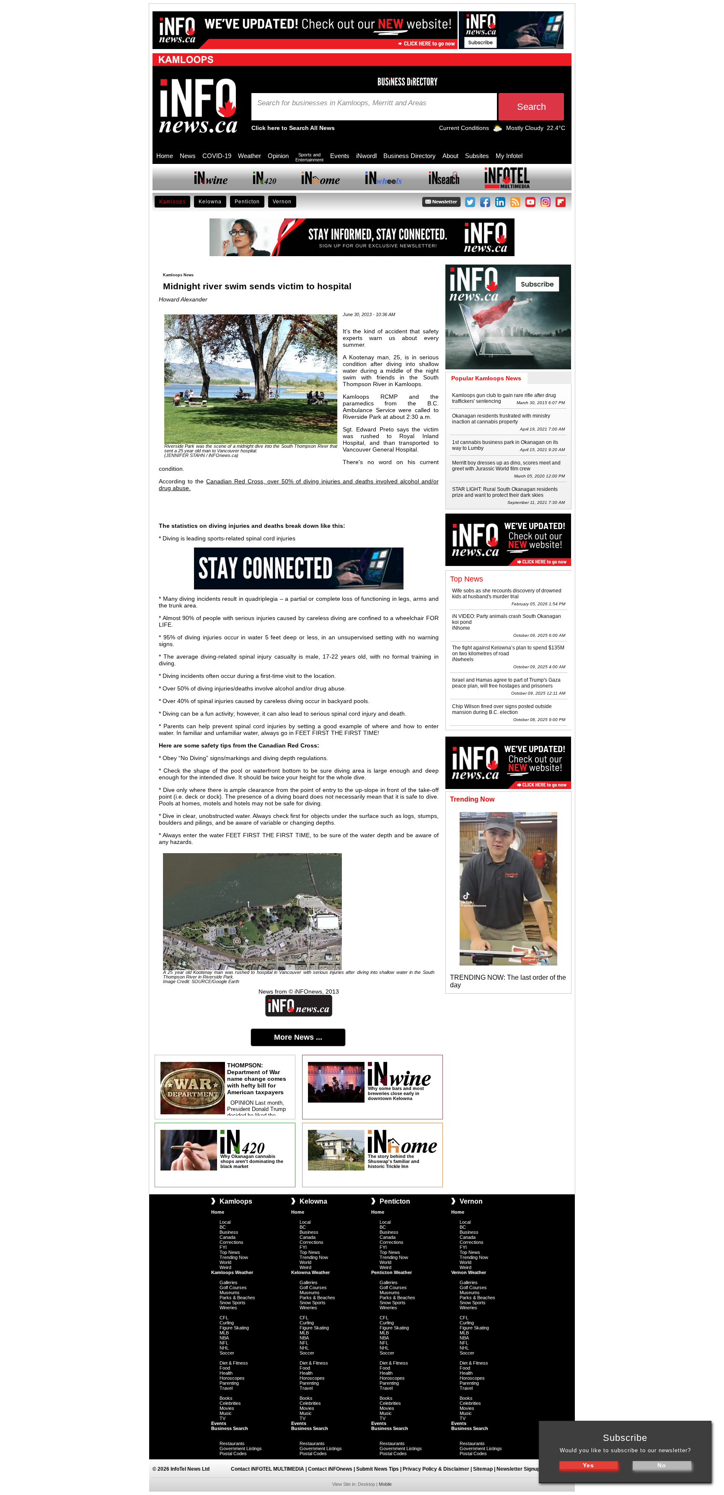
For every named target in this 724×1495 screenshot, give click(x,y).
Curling (227, 1322)
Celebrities (230, 1403)
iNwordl (366, 155)
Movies (227, 1408)
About (450, 155)
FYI (223, 1247)
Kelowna (210, 202)
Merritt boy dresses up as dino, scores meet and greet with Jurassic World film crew (506, 466)
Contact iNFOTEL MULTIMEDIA (267, 1469)
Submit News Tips (377, 1469)
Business (229, 1232)
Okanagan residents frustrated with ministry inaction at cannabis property (501, 419)
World (225, 1262)
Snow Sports (233, 1302)
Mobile (385, 1484)
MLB (224, 1332)
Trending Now (234, 1257)
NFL (224, 1342)
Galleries (229, 1282)
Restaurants (232, 1443)
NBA (224, 1337)
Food (225, 1367)
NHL (224, 1347)
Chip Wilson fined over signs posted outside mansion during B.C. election (502, 709)
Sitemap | (484, 1469)
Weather (249, 155)
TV (222, 1418)
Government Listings (241, 1448)
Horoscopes (232, 1378)
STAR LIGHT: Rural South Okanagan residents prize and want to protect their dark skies (505, 492)
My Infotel (509, 155)
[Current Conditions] (497, 130)
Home (164, 155)
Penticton (247, 202)
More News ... (298, 1037)
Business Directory (409, 155)
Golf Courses (233, 1287)
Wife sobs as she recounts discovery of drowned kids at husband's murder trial (506, 594)
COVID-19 (216, 155)
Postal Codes (233, 1453)
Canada (227, 1237)
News (188, 155)
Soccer (227, 1352)
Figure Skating (234, 1327)
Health (226, 1373)
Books (226, 1398)
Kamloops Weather (232, 1272)
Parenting (229, 1383)
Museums (230, 1292)
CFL (224, 1317)
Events (339, 155)
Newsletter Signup (518, 1469)
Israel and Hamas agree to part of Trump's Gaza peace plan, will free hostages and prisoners (506, 683)
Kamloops (172, 202)
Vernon (282, 202)
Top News (230, 1252)
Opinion (278, 155)
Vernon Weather (468, 1272)
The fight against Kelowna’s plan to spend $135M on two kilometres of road (508, 651)
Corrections (231, 1242)
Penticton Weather (391, 1272)
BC (223, 1227)
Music (226, 1413)
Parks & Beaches (237, 1297)
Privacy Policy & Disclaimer (436, 1469)
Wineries (228, 1307)
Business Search (229, 1428)
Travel (226, 1388)
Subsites (477, 155)
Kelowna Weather (310, 1272)
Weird (225, 1267)
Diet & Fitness (234, 1362)
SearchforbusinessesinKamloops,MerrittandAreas (342, 103)
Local (225, 1222)
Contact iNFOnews (330, 1469)
